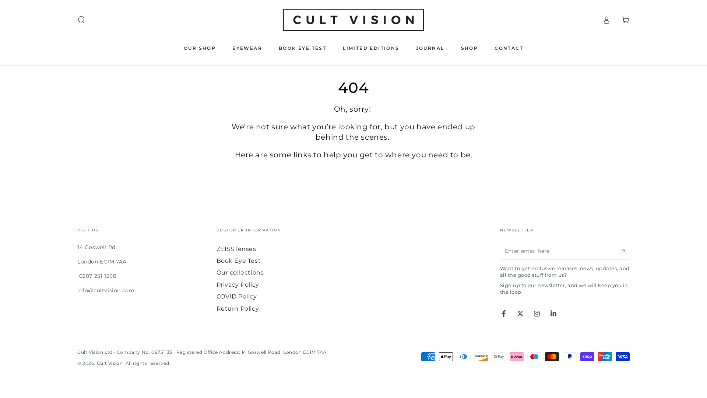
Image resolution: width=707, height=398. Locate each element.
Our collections (240, 272)
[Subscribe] (625, 251)
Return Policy (238, 308)
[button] (81, 20)
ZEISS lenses (236, 248)
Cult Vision (110, 363)
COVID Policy (237, 296)
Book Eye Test (239, 260)
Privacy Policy (238, 284)
